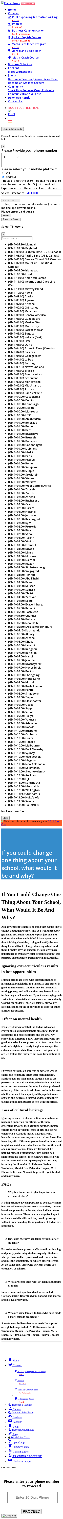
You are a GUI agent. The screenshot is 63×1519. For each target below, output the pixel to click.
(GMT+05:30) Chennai (22, 615)
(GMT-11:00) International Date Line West (31, 283)
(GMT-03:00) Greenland (23, 378)
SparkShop (15, 90)
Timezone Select (11, 219)
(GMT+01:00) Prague (21, 460)
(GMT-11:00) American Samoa (27, 278)
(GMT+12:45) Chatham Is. (24, 794)
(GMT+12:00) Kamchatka (24, 782)
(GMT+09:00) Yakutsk (22, 719)
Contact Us (15, 101)
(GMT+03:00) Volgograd (23, 571)
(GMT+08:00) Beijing (21, 671)
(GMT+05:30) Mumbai (22, 244)
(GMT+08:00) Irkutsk (21, 682)
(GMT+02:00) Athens (21, 497)
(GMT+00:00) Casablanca (24, 396)
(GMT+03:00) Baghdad (22, 248)
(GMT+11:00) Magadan (22, 760)
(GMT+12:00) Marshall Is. (24, 786)
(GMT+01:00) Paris (20, 456)
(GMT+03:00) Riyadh (21, 563)
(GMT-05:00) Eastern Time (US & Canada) (34, 252)
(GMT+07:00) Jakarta (21, 660)
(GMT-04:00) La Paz (20, 359)
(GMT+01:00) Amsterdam (24, 419)
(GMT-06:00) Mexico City (24, 322)
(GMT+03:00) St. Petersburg (26, 567)
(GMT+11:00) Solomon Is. (24, 768)
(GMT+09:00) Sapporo (22, 708)
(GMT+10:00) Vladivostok (24, 756)
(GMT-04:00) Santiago (22, 363)
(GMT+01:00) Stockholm (23, 474)
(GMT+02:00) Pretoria (22, 526)
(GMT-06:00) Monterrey (23, 326)
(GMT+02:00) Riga (19, 530)
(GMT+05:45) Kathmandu (24, 630)
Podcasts (48, 90)
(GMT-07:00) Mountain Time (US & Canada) (30, 265)
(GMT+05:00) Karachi (21, 608)
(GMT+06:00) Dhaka (20, 641)
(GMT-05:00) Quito (20, 345)
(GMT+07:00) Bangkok (22, 653)
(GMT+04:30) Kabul (20, 601)
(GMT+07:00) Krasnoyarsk (24, 664)
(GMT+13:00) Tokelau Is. (23, 805)
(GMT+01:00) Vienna (21, 478)
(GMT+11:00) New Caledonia (26, 764)
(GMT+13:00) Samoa (21, 801)
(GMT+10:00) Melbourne (24, 745)
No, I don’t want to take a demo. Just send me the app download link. (30, 206)
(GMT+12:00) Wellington (24, 790)
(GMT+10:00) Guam (20, 738)
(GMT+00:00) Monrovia (23, 411)
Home (12, 9)
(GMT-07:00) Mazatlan (22, 311)
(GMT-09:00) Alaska (20, 296)
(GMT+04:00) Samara (21, 589)
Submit (6, 215)
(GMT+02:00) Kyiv (19, 523)
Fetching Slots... (11, 200)
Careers (39, 83)
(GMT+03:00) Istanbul (22, 545)
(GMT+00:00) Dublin (21, 400)
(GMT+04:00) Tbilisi (20, 593)
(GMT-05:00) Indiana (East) (25, 337)
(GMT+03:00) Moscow (22, 556)
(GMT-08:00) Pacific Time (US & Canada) (33, 255)
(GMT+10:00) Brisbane (22, 731)
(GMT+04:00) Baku (20, 582)
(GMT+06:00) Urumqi (21, 645)
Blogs (12, 72)
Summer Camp (32, 90)
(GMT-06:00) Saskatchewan (26, 330)
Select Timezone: (12, 193)
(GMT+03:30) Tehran (21, 575)
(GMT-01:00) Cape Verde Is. (25, 393)
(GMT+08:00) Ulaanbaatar (24, 701)
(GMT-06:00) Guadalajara (24, 319)
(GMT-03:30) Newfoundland (26, 367)
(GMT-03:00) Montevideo (24, 382)
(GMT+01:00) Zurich (21, 493)
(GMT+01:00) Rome (20, 463)
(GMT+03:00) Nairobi (21, 560)
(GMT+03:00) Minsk (20, 552)
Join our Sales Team (45, 79)
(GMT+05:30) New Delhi (23, 623)
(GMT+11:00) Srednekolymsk (26, 771)
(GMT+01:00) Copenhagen (25, 445)
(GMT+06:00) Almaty (21, 634)
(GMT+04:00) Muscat (21, 586)
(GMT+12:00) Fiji (18, 779)
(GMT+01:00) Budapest (23, 441)
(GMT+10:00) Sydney (21, 753)
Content (13, 68)
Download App (17, 98)
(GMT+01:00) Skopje (21, 471)
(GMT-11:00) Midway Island (25, 289)
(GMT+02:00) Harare (21, 508)
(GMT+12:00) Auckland (22, 775)
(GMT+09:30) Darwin (21, 727)
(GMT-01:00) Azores (21, 389)
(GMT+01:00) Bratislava (23, 434)
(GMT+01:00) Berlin (20, 426)
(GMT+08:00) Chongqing (23, 675)
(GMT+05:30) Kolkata (21, 619)
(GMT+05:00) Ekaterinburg (25, 604)
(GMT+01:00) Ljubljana (22, 448)
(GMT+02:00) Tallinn (21, 538)
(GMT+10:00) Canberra (22, 734)
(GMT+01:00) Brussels (22, 437)
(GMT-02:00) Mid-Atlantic (24, 385)
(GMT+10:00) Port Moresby (25, 749)
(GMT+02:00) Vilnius (21, 541)
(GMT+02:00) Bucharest (23, 500)
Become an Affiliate (21, 83)
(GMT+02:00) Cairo (20, 504)
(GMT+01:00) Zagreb (21, 489)
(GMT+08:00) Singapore (23, 693)
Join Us (12, 75)
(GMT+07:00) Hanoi (20, 656)
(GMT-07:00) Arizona (21, 304)
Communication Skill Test (24, 94)
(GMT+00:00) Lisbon (21, 408)
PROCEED (31, 1511)
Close (5, 818)
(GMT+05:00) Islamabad (23, 270)
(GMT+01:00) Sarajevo (22, 467)
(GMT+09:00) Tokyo (21, 716)
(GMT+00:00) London (21, 274)
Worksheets (24, 72)
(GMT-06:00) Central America (27, 315)
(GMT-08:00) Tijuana (21, 300)
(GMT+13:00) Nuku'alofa (23, 797)
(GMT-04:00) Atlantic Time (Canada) (31, 348)
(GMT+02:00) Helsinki (22, 512)
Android (11, 177)
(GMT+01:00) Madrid (21, 452)
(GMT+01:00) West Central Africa (29, 486)
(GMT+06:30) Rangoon (22, 649)
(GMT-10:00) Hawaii (20, 293)
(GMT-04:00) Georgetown (24, 356)
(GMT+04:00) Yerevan (22, 597)
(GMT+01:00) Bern (20, 430)
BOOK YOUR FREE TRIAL (27, 4)
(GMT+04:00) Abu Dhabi (23, 578)
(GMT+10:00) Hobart (21, 742)
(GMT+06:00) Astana (21, 638)
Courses (13, 13)
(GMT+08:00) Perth (20, 690)
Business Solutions (20, 64)
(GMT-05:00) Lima (19, 341)
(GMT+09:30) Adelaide (22, 723)
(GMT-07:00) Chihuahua (23, 307)
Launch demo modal (12, 129)
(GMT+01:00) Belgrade (22, 422)
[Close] (9, 1516)
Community (15, 86)
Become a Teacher (20, 79)
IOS (8, 173)
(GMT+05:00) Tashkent (23, 612)
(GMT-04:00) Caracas (21, 352)
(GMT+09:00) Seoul (20, 712)
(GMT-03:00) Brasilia (21, 370)
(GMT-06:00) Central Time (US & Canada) (34, 259)
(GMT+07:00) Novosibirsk (24, 667)
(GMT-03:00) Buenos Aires (25, 374)
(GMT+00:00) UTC (19, 415)
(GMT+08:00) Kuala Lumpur (25, 686)
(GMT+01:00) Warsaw (22, 482)
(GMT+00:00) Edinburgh (23, 404)
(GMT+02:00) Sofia (20, 534)
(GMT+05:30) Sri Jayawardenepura (30, 627)
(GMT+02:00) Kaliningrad (24, 519)
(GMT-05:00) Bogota (21, 333)
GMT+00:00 (34, 193)
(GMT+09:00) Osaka (20, 705)
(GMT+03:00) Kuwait (21, 549)
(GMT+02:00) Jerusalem (23, 515)
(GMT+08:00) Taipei (20, 697)
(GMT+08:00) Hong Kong (24, 679)
